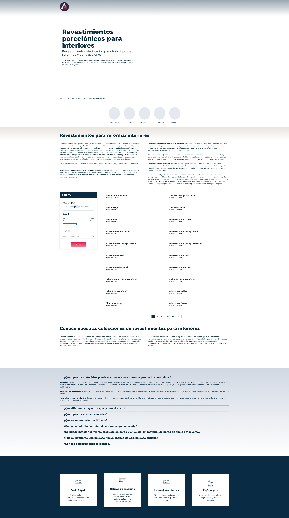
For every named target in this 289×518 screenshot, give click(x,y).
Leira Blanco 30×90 (116, 291)
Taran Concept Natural (182, 195)
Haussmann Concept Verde (121, 243)
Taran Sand (112, 219)
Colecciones (114, 122)
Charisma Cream (178, 303)
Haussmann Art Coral (118, 231)
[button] (144, 377)
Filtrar (78, 244)
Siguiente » (176, 316)
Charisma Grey (114, 303)
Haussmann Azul (115, 255)
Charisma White (178, 291)
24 (168, 316)
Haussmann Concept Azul (183, 231)
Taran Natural (177, 207)
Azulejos (71, 98)
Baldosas (174, 122)
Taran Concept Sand (117, 195)
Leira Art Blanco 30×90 (182, 279)
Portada (63, 98)
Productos (69, 207)
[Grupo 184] (64, 3)
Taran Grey (112, 207)
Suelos (129, 122)
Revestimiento (81, 98)
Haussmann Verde (179, 267)
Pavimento (160, 122)
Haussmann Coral (179, 255)
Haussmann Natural (117, 267)
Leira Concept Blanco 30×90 (121, 279)
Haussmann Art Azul (180, 219)
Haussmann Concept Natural (185, 243)
